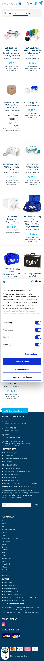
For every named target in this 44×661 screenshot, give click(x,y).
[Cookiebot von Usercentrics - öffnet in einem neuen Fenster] (31, 281)
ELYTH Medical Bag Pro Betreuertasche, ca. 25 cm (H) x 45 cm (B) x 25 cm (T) (32, 221)
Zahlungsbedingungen (11, 474)
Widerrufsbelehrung (11, 480)
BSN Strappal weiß (32, 102)
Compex (5, 532)
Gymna (4, 547)
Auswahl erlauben (22, 369)
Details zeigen (31, 354)
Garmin (4, 544)
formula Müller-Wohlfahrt (11, 538)
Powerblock (6, 564)
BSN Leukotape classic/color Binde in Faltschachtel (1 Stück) (32, 52)
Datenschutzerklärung (11, 477)
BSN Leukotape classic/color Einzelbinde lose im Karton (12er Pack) (11, 52)
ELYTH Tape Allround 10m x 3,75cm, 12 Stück (32, 167)
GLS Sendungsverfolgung (12, 594)
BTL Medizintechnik (8, 529)
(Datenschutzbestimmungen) (12, 497)
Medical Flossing (7, 558)
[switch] (38, 330)
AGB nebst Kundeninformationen (15, 458)
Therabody (6, 573)
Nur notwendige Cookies (22, 377)
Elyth (3, 535)
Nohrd (4, 561)
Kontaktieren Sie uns (11, 456)
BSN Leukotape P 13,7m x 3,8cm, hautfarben (11, 105)
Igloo (3, 552)
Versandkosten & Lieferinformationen (17, 471)
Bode (3, 526)
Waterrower (6, 576)
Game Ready (6, 541)
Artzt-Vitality (6, 523)
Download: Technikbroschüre (14, 600)
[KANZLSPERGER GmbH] (12, 3)
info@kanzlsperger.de (12, 437)
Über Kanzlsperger (10, 453)
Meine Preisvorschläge (11, 591)
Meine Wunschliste (10, 588)
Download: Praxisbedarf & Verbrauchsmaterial (20, 597)
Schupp (4, 567)
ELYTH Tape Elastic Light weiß (12, 217)
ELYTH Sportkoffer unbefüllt (32, 275)
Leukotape (5, 555)
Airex (3, 520)
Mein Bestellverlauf (10, 585)
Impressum (8, 461)
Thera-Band (6, 570)
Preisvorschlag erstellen (12, 468)
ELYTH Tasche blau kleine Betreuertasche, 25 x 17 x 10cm (11, 273)
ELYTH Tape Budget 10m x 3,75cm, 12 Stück (11, 167)
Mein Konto (8, 583)
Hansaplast (6, 549)
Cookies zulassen (22, 362)
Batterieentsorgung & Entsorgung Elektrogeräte (20, 483)
